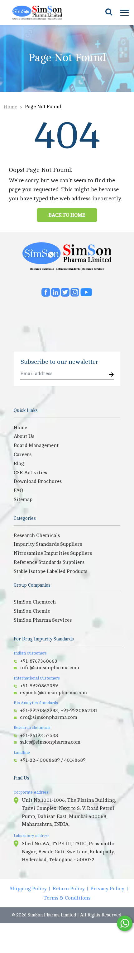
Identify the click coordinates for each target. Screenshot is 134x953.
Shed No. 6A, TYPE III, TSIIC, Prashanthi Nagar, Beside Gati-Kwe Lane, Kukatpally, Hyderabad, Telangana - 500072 (68, 851)
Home (10, 107)
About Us (24, 436)
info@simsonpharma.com (49, 667)
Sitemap (23, 499)
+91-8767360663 (38, 661)
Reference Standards (68, 269)
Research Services (93, 269)
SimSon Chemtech (35, 602)
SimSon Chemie (32, 611)
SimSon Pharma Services (43, 620)
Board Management (36, 445)
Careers (22, 454)
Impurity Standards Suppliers (48, 544)
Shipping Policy (28, 888)
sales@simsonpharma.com (50, 742)
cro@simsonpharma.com (48, 717)
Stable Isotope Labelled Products (50, 571)
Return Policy (69, 888)
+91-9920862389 (39, 686)
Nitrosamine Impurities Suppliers (53, 553)
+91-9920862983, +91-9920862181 (58, 710)
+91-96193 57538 (39, 735)
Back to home (67, 215)
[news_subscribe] (111, 374)
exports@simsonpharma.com (53, 692)
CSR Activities (30, 472)
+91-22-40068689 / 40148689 (53, 760)
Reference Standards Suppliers (49, 562)
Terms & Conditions (67, 898)
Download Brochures (38, 481)
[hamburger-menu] (124, 12)
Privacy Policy (107, 888)
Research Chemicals (42, 269)
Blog (19, 463)
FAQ (18, 490)
